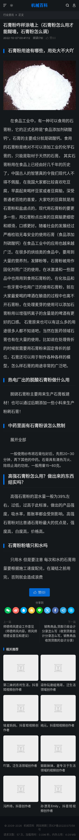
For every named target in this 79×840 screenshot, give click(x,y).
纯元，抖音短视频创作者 (57, 725)
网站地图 (41, 825)
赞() (51, 38)
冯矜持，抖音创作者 (17, 806)
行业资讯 (8, 15)
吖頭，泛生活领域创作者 (20, 765)
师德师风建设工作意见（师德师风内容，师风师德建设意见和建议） (20, 631)
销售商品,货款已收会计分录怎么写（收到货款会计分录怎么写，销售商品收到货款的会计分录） (59, 633)
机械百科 (39, 5)
